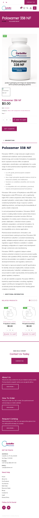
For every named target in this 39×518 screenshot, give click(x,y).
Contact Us (31, 2)
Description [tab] (9, 140)
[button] (29, 300)
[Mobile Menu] (34, 8)
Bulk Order (5, 486)
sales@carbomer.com (7, 467)
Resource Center (6, 488)
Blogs (3, 490)
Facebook (4, 507)
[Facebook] (3, 2)
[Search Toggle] (27, 8)
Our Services (5, 483)
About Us (4, 479)
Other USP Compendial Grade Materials (19, 110)
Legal (3, 495)
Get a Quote (9, 129)
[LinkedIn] (6, 2)
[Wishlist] (24, 8)
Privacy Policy (5, 497)
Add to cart (21, 120)
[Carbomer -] (6, 8)
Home (3, 476)
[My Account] (31, 8)
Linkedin (8, 507)
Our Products (5, 481)
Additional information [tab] (14, 294)
